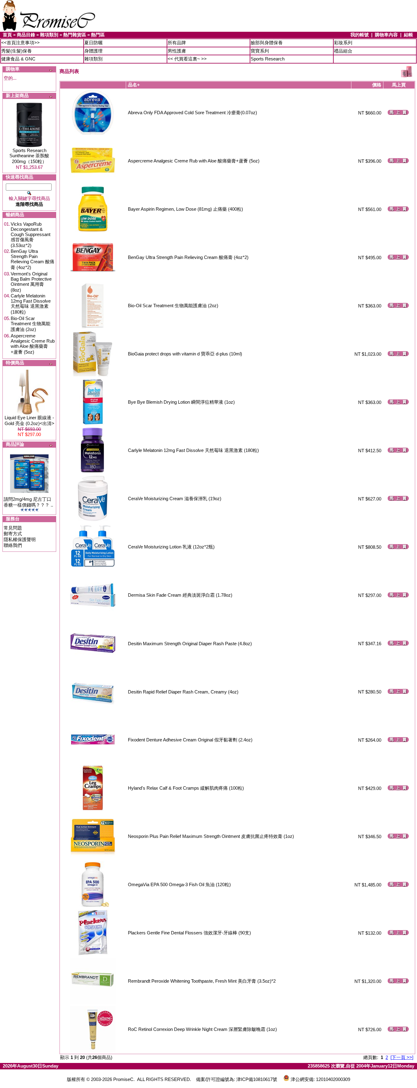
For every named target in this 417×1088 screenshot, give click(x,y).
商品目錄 (26, 34)
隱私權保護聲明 (20, 539)
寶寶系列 (260, 50)
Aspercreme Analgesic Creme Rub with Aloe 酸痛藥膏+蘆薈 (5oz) (33, 344)
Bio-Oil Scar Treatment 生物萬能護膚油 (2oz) (30, 324)
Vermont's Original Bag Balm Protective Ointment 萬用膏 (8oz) (31, 282)
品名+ (134, 84)
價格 (376, 84)
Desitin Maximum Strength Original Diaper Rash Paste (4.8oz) (190, 643)
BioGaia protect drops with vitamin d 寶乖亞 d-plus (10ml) (185, 353)
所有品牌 (177, 42)
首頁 (7, 34)
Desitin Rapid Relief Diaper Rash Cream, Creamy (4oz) (183, 691)
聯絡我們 (13, 545)
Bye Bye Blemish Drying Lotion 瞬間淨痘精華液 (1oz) (181, 402)
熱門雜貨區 (74, 34)
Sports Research (268, 58)
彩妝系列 (343, 42)
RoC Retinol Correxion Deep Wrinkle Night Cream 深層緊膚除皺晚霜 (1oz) (202, 1029)
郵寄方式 (13, 533)
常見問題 (13, 527)
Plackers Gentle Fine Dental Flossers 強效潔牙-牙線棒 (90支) (189, 932)
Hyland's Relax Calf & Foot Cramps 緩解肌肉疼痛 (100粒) (186, 788)
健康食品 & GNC (18, 58)
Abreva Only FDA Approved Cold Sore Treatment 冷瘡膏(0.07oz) (192, 112)
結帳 (408, 34)
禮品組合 (343, 50)
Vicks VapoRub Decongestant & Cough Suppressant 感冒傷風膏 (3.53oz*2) (30, 234)
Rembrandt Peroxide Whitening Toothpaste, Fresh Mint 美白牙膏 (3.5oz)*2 (202, 981)
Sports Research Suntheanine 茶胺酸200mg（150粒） (29, 156)
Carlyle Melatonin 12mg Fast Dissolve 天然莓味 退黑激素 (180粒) (31, 304)
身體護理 (93, 50)
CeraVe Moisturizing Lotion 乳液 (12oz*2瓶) (171, 546)
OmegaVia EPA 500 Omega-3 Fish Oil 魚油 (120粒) (179, 884)
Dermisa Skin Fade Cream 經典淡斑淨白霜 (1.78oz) (180, 595)
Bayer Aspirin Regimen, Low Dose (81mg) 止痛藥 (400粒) (185, 209)
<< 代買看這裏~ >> (187, 58)
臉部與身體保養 (267, 42)
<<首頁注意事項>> (20, 42)
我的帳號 (359, 34)
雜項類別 (49, 34)
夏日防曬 (93, 42)
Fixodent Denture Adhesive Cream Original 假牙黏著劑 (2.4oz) (190, 739)
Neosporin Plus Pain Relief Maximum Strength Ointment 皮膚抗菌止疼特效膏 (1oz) (211, 836)
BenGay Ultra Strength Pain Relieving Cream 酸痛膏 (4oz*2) (32, 259)
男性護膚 (177, 50)
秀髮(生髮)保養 (16, 50)
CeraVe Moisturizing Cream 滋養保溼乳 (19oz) (174, 498)
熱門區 (98, 34)
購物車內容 (386, 34)
